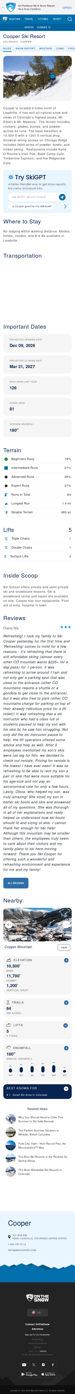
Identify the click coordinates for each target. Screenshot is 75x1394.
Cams (60, 48)
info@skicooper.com (22, 1250)
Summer (42, 27)
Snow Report (25, 48)
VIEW (64, 947)
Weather (14, 19)
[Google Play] (29, 1373)
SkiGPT (57, 19)
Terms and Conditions (37, 1343)
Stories (43, 19)
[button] (70, 19)
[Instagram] (43, 1365)
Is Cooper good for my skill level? (32, 206)
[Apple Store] (48, 1373)
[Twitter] (34, 1365)
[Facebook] (53, 1365)
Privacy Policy (37, 1339)
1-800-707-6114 (17, 1244)
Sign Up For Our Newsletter (37, 1334)
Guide (7, 48)
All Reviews (16, 883)
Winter (28, 27)
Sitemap (37, 1347)
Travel (29, 19)
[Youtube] (24, 1365)
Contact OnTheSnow (37, 1324)
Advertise (37, 1329)
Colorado (41, 1095)
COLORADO (10, 41)
